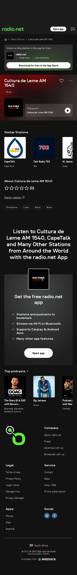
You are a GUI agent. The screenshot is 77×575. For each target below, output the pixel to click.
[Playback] (68, 110)
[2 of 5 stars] (11, 188)
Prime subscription (54, 491)
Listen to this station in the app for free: (28, 48)
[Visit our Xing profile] (54, 516)
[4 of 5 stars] (21, 188)
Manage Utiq (13, 491)
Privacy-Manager (15, 498)
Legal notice (12, 485)
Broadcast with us (54, 454)
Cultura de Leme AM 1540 (40, 113)
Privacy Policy (13, 479)
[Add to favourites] (61, 81)
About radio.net (52, 435)
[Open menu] (73, 29)
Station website (12, 197)
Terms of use (13, 472)
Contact (48, 472)
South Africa (41, 545)
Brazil (38, 207)
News (9, 92)
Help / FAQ (50, 485)
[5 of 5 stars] (26, 188)
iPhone (9, 516)
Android (10, 529)
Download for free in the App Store (38, 65)
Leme (26, 207)
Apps (47, 479)
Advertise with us (53, 448)
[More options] (71, 81)
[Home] (5, 39)
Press (47, 441)
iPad (8, 522)
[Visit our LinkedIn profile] (46, 516)
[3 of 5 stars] (16, 188)
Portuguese (12, 207)
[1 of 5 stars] (6, 188)
